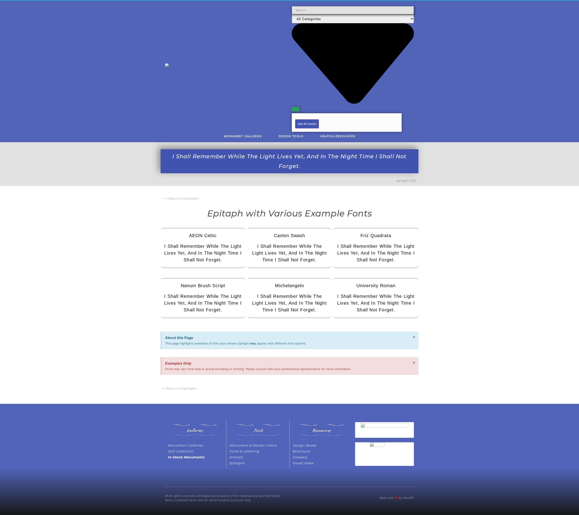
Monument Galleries (243, 136)
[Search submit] (295, 109)
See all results (307, 123)
